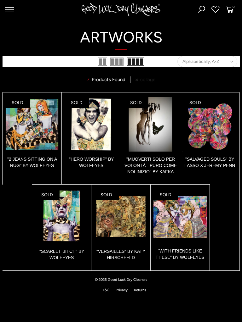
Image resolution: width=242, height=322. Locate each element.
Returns (140, 290)
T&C (106, 290)
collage (147, 79)
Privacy (122, 290)
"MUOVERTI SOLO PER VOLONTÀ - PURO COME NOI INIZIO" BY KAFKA (150, 165)
